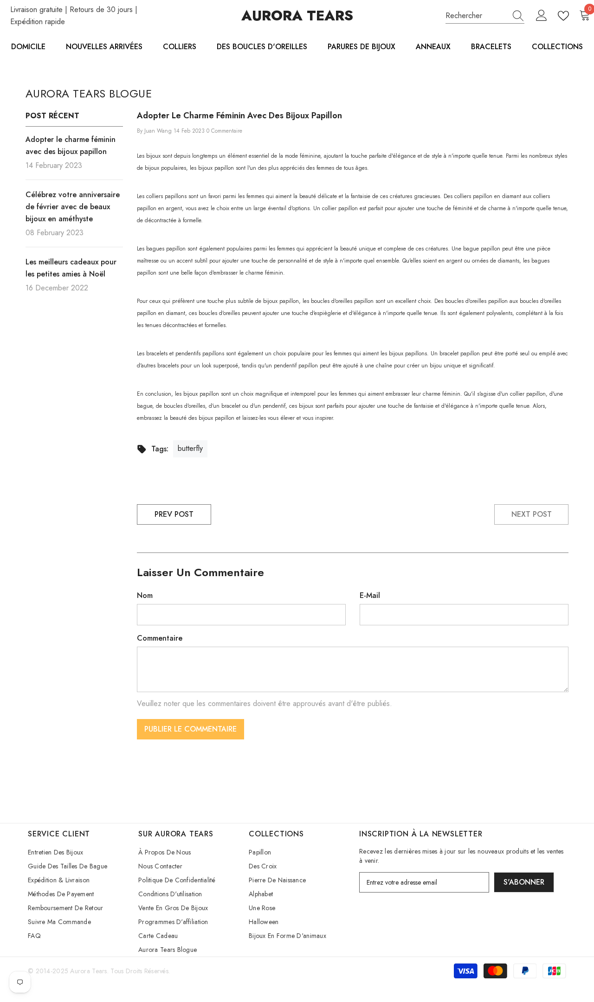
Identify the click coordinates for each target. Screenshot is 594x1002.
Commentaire (159, 638)
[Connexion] (541, 15)
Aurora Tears (88, 971)
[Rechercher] (485, 16)
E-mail (370, 595)
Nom (145, 595)
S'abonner (524, 882)
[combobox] (476, 15)
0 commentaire (224, 131)
